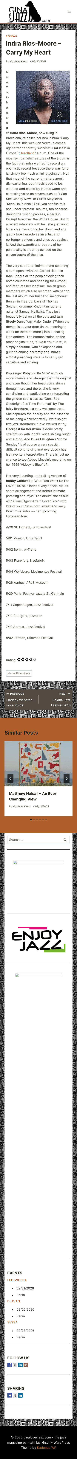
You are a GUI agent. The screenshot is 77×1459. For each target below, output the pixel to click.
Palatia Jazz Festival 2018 (61, 699)
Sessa (12, 1322)
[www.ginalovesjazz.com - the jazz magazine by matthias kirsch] (9, 1395)
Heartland (27, 153)
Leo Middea (17, 1280)
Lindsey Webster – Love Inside (20, 699)
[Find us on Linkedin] (20, 1365)
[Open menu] (69, 12)
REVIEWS (11, 36)
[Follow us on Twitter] (15, 1365)
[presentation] (38, 763)
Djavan (13, 1301)
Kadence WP (46, 1447)
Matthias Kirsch (19, 61)
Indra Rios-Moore (19, 673)
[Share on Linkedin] (20, 1395)
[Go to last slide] (10, 778)
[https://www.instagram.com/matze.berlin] (26, 1365)
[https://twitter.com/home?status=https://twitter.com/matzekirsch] (15, 1395)
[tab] (31, 819)
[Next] (67, 778)
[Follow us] (9, 1365)
